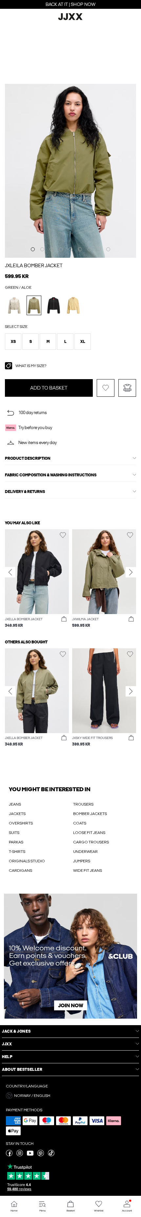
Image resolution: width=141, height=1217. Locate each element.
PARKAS (16, 842)
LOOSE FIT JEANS (89, 832)
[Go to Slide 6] (80, 249)
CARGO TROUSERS (91, 842)
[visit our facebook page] (9, 1155)
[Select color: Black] (53, 305)
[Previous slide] (10, 572)
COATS (79, 823)
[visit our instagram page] (19, 1155)
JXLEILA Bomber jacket (34, 266)
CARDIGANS (20, 870)
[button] (13, 341)
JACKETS (17, 813)
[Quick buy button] (64, 619)
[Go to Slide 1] (33, 249)
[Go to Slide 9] (108, 249)
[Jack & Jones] (70, 19)
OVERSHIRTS (21, 823)
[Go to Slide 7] (89, 249)
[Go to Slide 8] (99, 249)
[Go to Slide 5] (70, 249)
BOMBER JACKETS (90, 813)
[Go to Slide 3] (51, 249)
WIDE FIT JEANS (87, 870)
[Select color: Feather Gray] (14, 305)
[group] (37, 578)
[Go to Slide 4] (61, 249)
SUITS (14, 832)
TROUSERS (83, 804)
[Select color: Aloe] (34, 305)
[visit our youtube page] (30, 1155)
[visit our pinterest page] (40, 1155)
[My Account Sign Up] (70, 956)
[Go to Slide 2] (42, 249)
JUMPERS (81, 861)
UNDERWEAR (85, 851)
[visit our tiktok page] (51, 1155)
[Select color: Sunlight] (73, 305)
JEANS (15, 804)
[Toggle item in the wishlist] (105, 388)
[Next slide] (131, 572)
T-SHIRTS (17, 851)
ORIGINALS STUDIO (27, 861)
